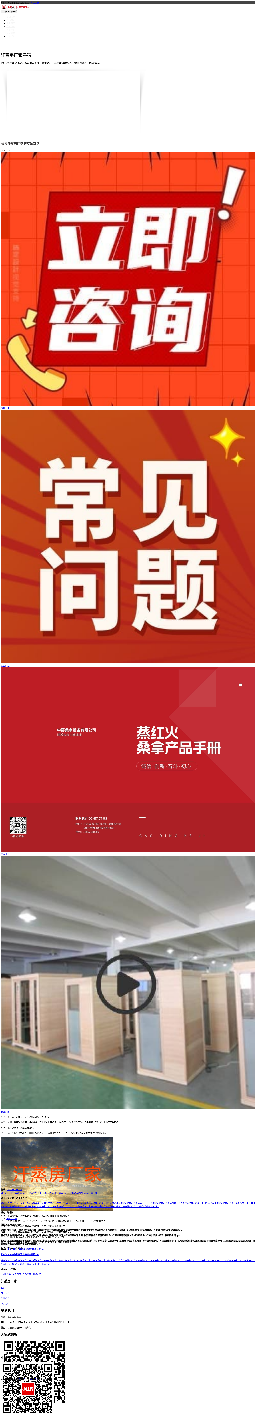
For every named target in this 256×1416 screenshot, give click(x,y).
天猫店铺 (35, 3)
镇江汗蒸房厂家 (83, 1260)
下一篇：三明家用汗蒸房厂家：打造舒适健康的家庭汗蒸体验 (68, 1193)
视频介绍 (5, 1112)
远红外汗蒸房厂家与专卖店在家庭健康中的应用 (23, 1203)
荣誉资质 (10, 33)
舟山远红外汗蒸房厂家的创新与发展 (18, 1206)
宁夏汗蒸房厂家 (53, 1260)
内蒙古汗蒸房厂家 (173, 1260)
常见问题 (10, 23)
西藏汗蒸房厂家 (38, 1260)
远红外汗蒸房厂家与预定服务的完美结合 (54, 1206)
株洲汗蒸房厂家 (98, 1260)
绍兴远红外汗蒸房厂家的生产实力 (132, 1203)
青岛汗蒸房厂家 (128, 1260)
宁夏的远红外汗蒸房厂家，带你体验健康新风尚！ (135, 1206)
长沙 (20, 1189)
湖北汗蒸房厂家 (12, 1264)
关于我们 (10, 30)
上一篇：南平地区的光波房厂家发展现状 (20, 1193)
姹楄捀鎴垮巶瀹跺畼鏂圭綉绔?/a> (23, 1254)
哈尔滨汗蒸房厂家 (235, 1260)
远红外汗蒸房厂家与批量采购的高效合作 (93, 1206)
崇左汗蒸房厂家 (113, 1260)
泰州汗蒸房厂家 (219, 1260)
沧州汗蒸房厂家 (142, 1260)
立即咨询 (5, 408)
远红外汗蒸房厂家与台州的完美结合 (199, 1203)
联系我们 (10, 36)
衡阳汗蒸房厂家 (23, 1260)
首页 (3, 1288)
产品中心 (10, 20)
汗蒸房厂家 (12, 1189)
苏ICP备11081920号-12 (28, 1379)
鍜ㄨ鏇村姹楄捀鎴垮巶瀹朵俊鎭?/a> (25, 1249)
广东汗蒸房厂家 (42, 1264)
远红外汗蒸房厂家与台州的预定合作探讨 (236, 1203)
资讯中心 (10, 26)
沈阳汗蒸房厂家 (8, 1260)
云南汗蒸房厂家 (68, 1260)
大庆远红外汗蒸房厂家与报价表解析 (99, 1203)
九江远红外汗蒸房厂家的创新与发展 (165, 1203)
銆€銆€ (4, 1254)
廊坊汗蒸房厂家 (27, 1264)
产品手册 (5, 854)
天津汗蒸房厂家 (157, 1260)
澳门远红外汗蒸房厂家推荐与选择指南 (64, 1203)
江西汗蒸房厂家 (204, 1260)
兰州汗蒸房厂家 (189, 1260)
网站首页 (10, 17)
